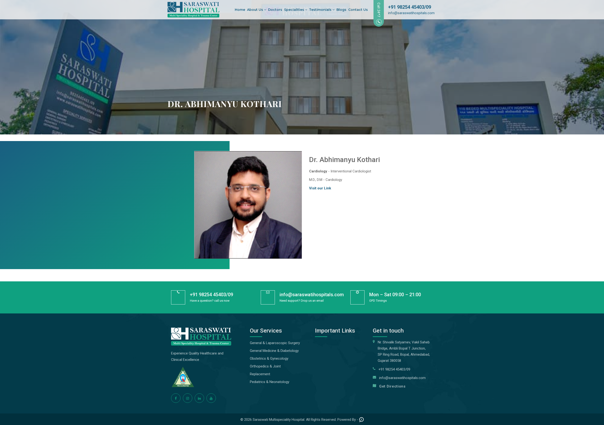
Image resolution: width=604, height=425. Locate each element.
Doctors (275, 10)
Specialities (294, 10)
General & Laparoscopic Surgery (275, 343)
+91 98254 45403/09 (409, 7)
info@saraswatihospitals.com (411, 13)
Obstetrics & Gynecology (269, 358)
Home (240, 10)
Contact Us (358, 10)
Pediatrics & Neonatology (269, 382)
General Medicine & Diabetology (274, 351)
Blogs (341, 10)
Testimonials (320, 10)
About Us (255, 10)
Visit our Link (320, 188)
